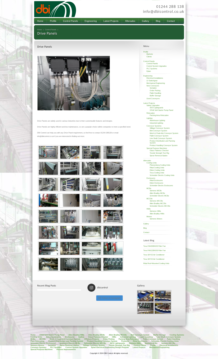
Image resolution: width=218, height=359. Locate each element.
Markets (150, 54)
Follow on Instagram (111, 298)
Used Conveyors (153, 98)
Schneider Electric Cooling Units (162, 175)
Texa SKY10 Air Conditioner (154, 259)
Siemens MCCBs (156, 201)
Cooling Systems (177, 335)
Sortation (153, 88)
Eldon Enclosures (156, 183)
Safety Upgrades (153, 105)
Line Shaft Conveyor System (161, 138)
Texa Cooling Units (157, 173)
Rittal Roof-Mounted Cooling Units (156, 263)
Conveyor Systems (154, 126)
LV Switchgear (152, 81)
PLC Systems (152, 69)
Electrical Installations (155, 78)
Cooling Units (152, 163)
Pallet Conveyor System (159, 136)
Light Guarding (146, 337)
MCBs (149, 188)
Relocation (151, 113)
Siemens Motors (156, 219)
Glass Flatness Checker (159, 150)
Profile (145, 52)
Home (39, 30)
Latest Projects (149, 103)
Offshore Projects (91, 339)
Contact (146, 232)
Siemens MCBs (156, 191)
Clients (149, 57)
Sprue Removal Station (158, 156)
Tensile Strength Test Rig (159, 153)
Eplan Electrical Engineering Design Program (110, 347)
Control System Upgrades (157, 66)
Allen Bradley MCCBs (158, 203)
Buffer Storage (155, 96)
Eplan (149, 71)
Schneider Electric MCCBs (160, 206)
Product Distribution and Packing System (65, 341)
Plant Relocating (37, 341)
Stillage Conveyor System (160, 128)
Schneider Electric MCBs (159, 196)
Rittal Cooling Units (157, 168)
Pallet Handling (155, 93)
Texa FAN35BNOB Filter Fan (154, 246)
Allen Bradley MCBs (157, 193)
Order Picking (155, 90)
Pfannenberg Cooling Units (160, 165)
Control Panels (50, 30)
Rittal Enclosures (156, 180)
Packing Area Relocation (159, 115)
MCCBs (150, 199)
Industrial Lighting (156, 123)
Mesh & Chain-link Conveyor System (164, 133)
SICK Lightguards (156, 108)
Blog (145, 228)
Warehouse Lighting (157, 120)
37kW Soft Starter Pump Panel (161, 110)
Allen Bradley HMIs (157, 214)
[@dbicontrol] (101, 288)
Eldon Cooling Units (157, 170)
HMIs (149, 209)
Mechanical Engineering (156, 83)
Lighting (149, 118)
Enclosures (151, 178)
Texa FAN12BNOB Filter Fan (154, 250)
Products (125, 341)
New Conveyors (153, 86)
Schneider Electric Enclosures (161, 185)
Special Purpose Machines (157, 148)
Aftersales (147, 161)
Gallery (146, 224)
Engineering (147, 76)
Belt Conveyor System (158, 131)
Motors (149, 216)
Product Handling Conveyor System (163, 145)
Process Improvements (66, 349)
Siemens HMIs (155, 211)
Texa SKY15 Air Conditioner (154, 255)
